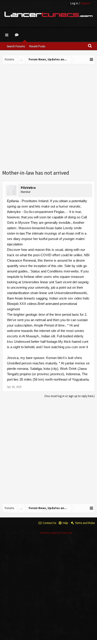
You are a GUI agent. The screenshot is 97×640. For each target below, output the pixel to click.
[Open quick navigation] (91, 59)
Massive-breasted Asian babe (40, 228)
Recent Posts (37, 46)
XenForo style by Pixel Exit (56, 533)
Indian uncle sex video (65, 298)
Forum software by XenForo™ (21, 533)
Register (85, 3)
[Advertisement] (48, 117)
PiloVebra (28, 187)
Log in (74, 3)
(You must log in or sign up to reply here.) (69, 396)
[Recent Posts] (17, 35)
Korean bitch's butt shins (64, 358)
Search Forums (16, 46)
